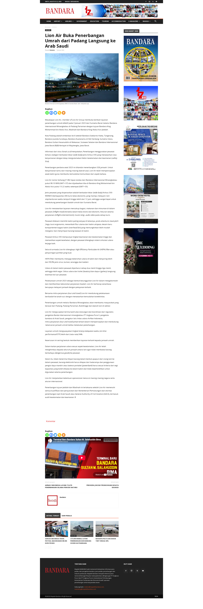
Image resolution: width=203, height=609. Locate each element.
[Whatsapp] (47, 113)
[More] (63, 113)
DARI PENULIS (67, 516)
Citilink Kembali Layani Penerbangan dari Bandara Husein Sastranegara (80, 541)
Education (94, 21)
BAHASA (146, 21)
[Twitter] (152, 1)
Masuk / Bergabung (72, 1)
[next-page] (49, 547)
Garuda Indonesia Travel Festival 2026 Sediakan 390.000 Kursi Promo (56, 541)
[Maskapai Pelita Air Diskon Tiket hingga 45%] (107, 529)
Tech (156, 596)
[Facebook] (145, 1)
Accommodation (119, 21)
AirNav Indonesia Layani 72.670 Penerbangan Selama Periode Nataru (61, 486)
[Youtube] (156, 1)
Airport (57, 21)
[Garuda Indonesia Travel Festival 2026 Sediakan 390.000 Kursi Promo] (56, 529)
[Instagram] (149, 1)
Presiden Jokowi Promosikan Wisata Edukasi (102, 486)
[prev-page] (46, 547)
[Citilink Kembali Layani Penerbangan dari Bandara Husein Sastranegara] (81, 529)
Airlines (68, 21)
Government (82, 21)
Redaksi (52, 50)
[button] (155, 21)
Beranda (47, 27)
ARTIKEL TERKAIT (52, 516)
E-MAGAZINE (133, 21)
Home (49, 21)
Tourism (105, 21)
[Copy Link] (59, 113)
